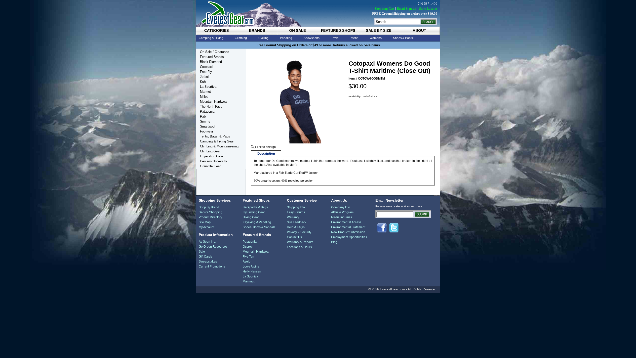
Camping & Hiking (211, 38)
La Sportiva (208, 87)
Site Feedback (296, 222)
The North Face (211, 106)
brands (257, 30)
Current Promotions (212, 266)
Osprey (247, 246)
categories (216, 30)
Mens (354, 38)
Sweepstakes (208, 261)
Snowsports (311, 38)
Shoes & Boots (403, 38)
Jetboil (204, 77)
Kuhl (203, 82)
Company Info (340, 207)
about (419, 30)
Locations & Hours (299, 247)
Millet (204, 96)
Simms (205, 121)
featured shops (338, 30)
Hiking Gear (251, 217)
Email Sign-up (406, 8)
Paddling (286, 38)
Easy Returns (296, 212)
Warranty (293, 217)
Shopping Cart (384, 8)
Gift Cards (205, 256)
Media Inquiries (341, 217)
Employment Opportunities (349, 237)
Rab (203, 116)
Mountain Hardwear (214, 101)
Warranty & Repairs (300, 242)
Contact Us (294, 237)
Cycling (263, 38)
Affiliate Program (342, 212)
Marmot (205, 91)
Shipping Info (296, 207)
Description (266, 153)
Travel (335, 38)
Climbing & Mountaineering (219, 146)
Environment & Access (346, 222)
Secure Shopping (210, 212)
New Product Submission (348, 232)
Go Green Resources (213, 246)
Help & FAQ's (296, 227)
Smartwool (207, 126)
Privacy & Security (299, 232)
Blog (334, 242)
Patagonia (207, 111)
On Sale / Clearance (214, 52)
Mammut (248, 281)
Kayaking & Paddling (257, 222)
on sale (297, 30)
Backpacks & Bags (255, 207)
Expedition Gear (211, 156)
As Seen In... (207, 241)
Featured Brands (212, 57)
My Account (206, 227)
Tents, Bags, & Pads (215, 136)
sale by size (378, 30)
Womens (376, 38)
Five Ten (248, 256)
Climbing (241, 38)
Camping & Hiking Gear (217, 141)
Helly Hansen (252, 271)
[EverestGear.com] (318, 13)
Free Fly (206, 72)
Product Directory (210, 217)
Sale (202, 251)
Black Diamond (211, 62)
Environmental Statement (348, 227)
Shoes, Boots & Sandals (259, 227)
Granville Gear (210, 166)
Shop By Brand (209, 207)
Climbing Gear (210, 151)
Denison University (213, 161)
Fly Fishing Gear (254, 212)
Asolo (246, 261)
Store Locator (428, 8)
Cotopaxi (206, 67)
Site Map (205, 222)
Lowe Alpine (251, 266)
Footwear (206, 131)
